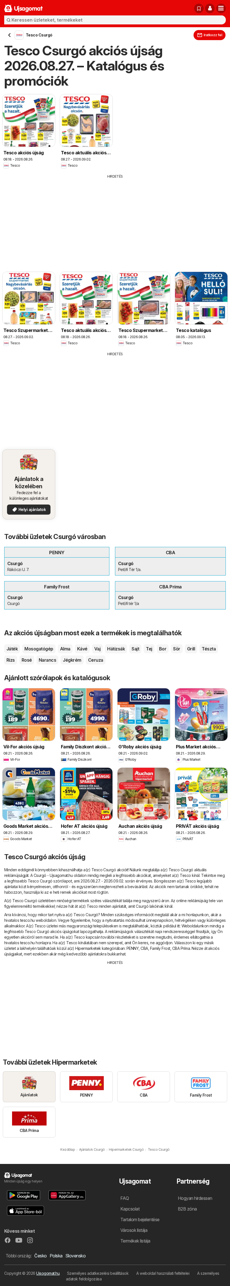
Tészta (209, 649)
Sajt (135, 649)
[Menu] (221, 8)
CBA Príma (181, 948)
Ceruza (95, 660)
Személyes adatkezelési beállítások (98, 1273)
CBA (144, 948)
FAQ (124, 1198)
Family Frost (160, 948)
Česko (40, 1256)
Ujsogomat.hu (47, 1273)
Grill (191, 649)
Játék (12, 649)
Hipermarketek (88, 948)
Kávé (82, 649)
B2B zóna (187, 1209)
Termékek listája (135, 1241)
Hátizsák (116, 649)
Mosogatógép (38, 649)
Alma (65, 649)
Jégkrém (72, 660)
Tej (149, 649)
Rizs (10, 660)
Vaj (97, 649)
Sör (176, 649)
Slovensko (75, 1256)
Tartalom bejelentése (140, 1219)
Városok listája (133, 1230)
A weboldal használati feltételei (162, 1273)
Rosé (27, 660)
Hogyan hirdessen (195, 1198)
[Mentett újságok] (199, 8)
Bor (162, 649)
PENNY (133, 948)
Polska (56, 1256)
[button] (210, 8)
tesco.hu (27, 920)
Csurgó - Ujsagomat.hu (53, 875)
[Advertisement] (115, 221)
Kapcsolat (129, 1209)
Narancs (47, 660)
